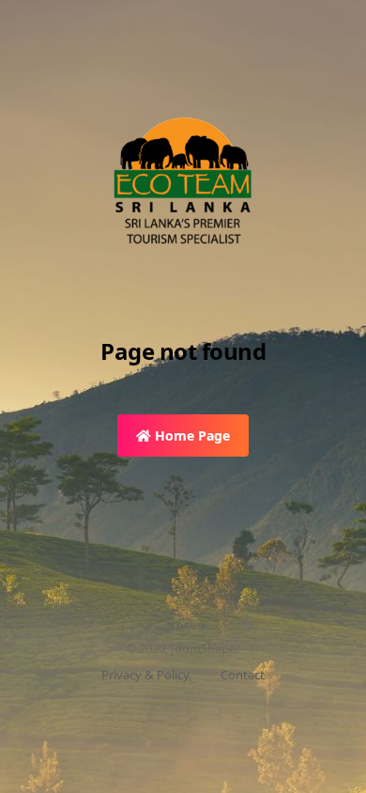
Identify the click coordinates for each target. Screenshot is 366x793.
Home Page (190, 435)
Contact (243, 674)
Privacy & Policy (145, 674)
